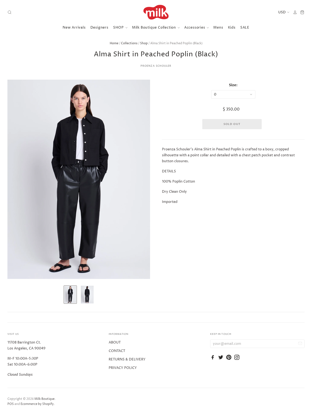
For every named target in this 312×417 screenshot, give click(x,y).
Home (114, 43)
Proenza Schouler (156, 66)
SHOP (119, 27)
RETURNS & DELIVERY (127, 359)
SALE (244, 27)
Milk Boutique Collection (154, 27)
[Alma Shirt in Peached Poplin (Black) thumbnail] (70, 294)
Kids (232, 27)
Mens (218, 27)
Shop (144, 43)
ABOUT (115, 342)
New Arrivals (74, 27)
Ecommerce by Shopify (37, 404)
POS (10, 404)
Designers (99, 27)
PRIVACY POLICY (123, 368)
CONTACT (117, 351)
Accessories (195, 27)
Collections (129, 43)
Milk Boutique (44, 399)
